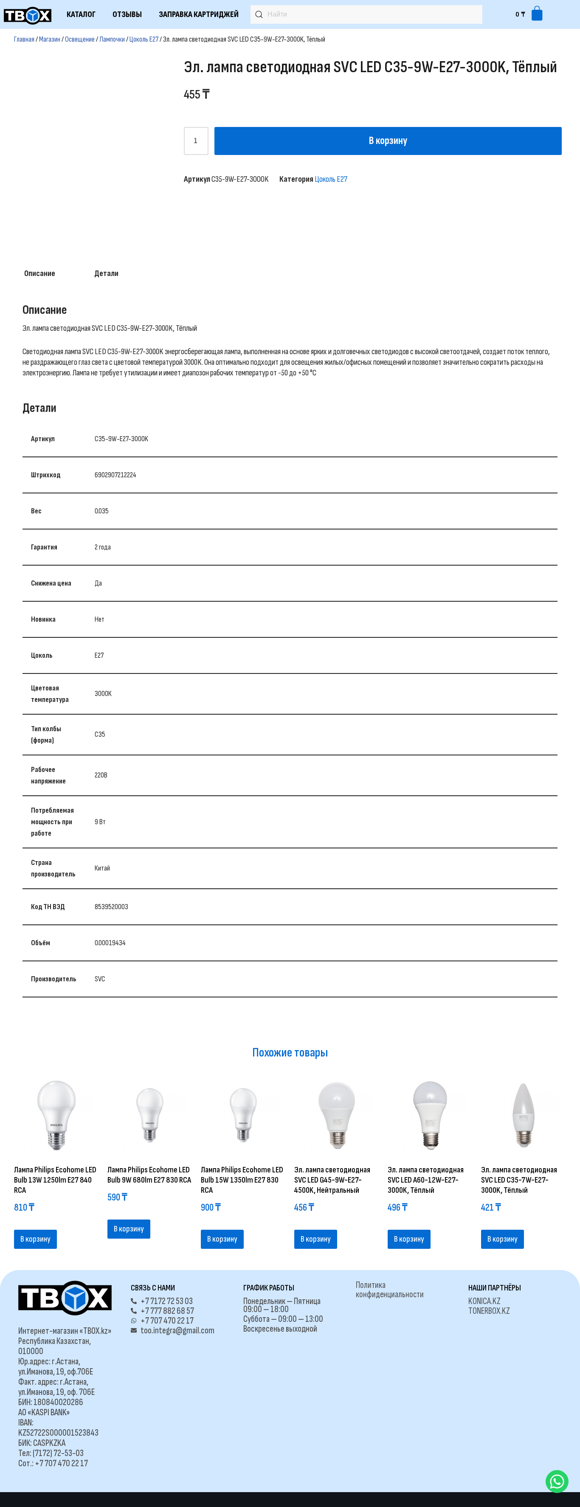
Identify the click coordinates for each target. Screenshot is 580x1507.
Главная (24, 39)
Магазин (49, 39)
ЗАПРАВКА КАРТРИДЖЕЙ (199, 14)
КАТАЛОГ (81, 14)
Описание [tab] (39, 273)
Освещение (80, 39)
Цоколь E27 (144, 39)
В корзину (388, 140)
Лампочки (112, 39)
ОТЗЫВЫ (127, 14)
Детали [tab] (106, 273)
